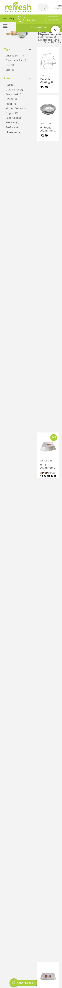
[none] (48, 70)
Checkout (52, 19)
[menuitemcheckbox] (18, 56)
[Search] (45, 7)
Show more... (14, 132)
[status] (22, 20)
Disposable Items (49, 34)
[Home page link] (18, 7)
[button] (18, 49)
